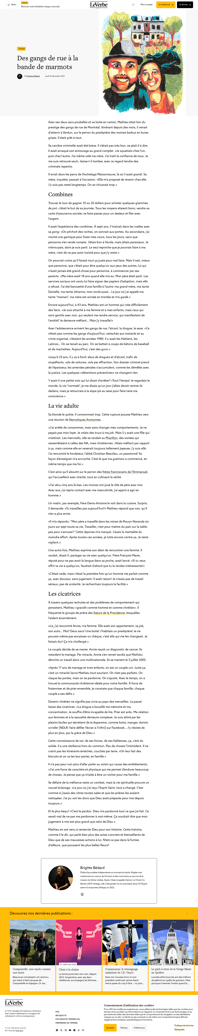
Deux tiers (19, 1030)
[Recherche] (133, 4)
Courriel (83, 1030)
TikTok (78, 1030)
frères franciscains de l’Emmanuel (124, 472)
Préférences (139, 1028)
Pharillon (111, 438)
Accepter (110, 1028)
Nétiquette (61, 1016)
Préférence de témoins (67, 1023)
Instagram (65, 1030)
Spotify (74, 1030)
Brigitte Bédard (33, 76)
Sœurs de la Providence (109, 613)
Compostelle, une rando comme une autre (32, 971)
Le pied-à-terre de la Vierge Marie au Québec (171, 971)
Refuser (124, 1028)
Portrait (22, 49)
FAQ (57, 1012)
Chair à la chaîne (69, 969)
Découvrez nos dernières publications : (41, 913)
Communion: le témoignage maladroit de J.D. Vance (121, 971)
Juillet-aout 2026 (69, 965)
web (82, 894)
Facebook (57, 1030)
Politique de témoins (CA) (68, 1019)
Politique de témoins (184, 1026)
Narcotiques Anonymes (85, 420)
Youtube (70, 1030)
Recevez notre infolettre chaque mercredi (40, 7)
